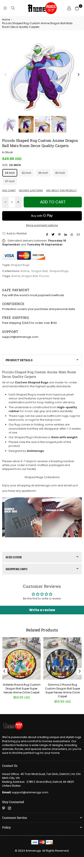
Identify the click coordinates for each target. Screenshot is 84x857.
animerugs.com (45, 485)
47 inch (10, 181)
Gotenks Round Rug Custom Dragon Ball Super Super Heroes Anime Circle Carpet (21, 688)
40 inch (60, 173)
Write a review (42, 609)
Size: (11, 165)
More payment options (42, 225)
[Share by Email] (79, 235)
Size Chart (9, 190)
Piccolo (44, 276)
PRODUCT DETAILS (19, 360)
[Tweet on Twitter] (54, 235)
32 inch (26, 173)
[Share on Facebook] (47, 235)
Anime (25, 271)
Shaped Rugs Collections (42, 477)
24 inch (10, 173)
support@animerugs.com (25, 792)
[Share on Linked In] (66, 235)
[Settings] (69, 8)
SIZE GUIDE (14, 557)
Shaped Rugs (59, 271)
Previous (5, 74)
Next (78, 74)
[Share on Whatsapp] (72, 235)
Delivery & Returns (31, 190)
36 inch (43, 173)
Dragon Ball (39, 271)
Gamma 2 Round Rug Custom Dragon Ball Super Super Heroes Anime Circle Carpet (62, 690)
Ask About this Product (61, 190)
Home (6, 19)
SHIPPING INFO (16, 569)
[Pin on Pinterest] (60, 235)
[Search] (13, 8)
